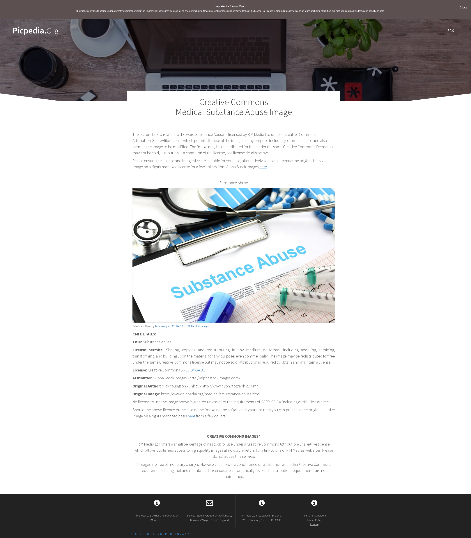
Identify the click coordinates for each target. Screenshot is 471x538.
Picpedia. (35, 30)
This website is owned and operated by (157, 517)
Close (463, 7)
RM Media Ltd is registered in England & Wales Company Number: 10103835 (262, 517)
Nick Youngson (163, 326)
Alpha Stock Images (198, 326)
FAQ (451, 30)
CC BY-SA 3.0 (179, 326)
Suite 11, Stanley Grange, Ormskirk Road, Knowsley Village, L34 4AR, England (209, 517)
